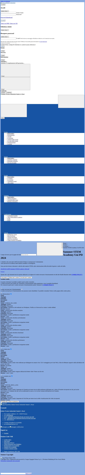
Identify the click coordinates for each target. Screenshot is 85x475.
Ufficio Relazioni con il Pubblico (12, 444)
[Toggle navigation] (14, 110)
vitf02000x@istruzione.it (21, 417)
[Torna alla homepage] (42, 94)
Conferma (9, 92)
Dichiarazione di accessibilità (11, 445)
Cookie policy (7, 439)
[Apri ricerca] (71, 101)
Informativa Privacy (9, 442)
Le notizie (65, 246)
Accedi (3, 4)
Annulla (3, 92)
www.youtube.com (6, 376)
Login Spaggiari (43, 41)
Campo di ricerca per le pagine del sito (11, 254)
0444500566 (9, 415)
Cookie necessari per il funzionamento (11, 289)
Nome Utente (19, 12)
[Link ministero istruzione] (8, 3)
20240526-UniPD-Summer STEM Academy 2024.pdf (15, 269)
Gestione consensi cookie (10, 448)
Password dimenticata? (7, 17)
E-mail (18, 38)
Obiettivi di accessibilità (10, 447)
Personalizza (4, 277)
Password (18, 14)
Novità (65, 244)
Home (64, 243)
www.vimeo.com (5, 349)
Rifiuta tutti (14, 277)
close (2, 118)
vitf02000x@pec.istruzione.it (21, 418)
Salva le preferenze (13, 401)
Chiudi (2, 51)
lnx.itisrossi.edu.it (5, 294)
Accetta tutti (26, 277)
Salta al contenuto (5, 1)
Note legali (7, 441)
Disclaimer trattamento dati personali (10, 461)
